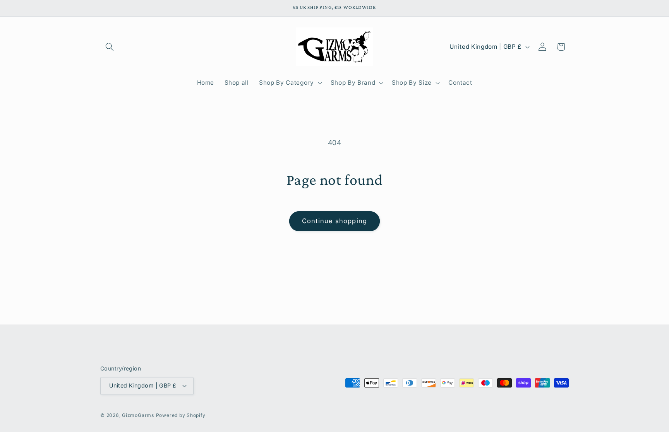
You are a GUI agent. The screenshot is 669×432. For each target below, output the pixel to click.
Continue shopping (334, 221)
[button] (109, 47)
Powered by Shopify (181, 415)
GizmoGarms (138, 415)
